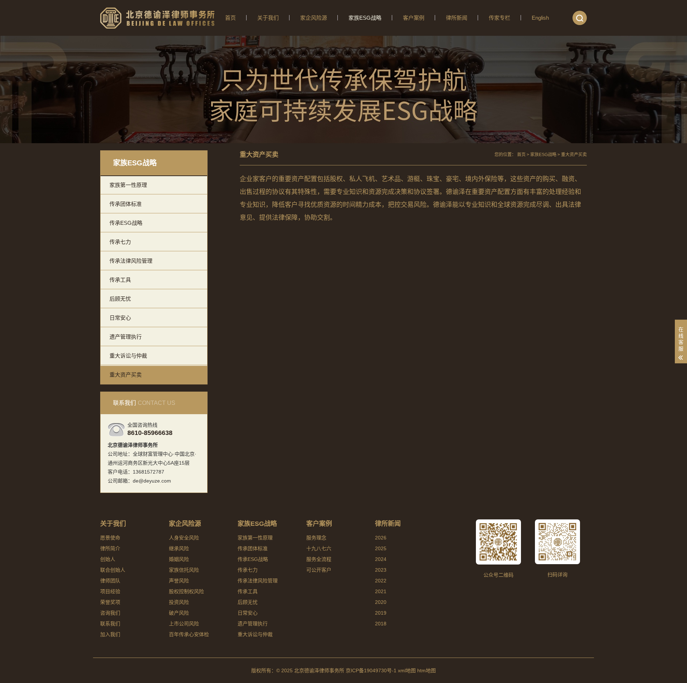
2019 (380, 613)
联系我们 (110, 623)
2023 (380, 570)
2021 (380, 591)
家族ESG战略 (365, 18)
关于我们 (268, 18)
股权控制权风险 (186, 591)
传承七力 (120, 242)
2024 (380, 559)
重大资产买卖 (125, 375)
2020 (380, 602)
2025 (380, 548)
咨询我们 (110, 613)
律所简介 (110, 548)
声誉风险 (179, 580)
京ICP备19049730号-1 (371, 670)
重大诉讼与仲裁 (128, 356)
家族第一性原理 (128, 185)
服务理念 (316, 538)
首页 (230, 18)
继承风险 (179, 548)
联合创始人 (112, 570)
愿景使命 (110, 538)
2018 (380, 623)
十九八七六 (318, 548)
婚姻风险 (179, 559)
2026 (380, 538)
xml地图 (407, 670)
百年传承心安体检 (189, 634)
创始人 (107, 559)
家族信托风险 (184, 570)
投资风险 (179, 602)
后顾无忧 (120, 299)
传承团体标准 (125, 204)
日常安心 (120, 318)
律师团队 (110, 580)
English (540, 18)
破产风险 (179, 613)
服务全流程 (318, 559)
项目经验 (110, 591)
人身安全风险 (184, 538)
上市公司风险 (184, 623)
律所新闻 (456, 18)
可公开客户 (318, 570)
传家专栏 (499, 18)
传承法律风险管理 (130, 261)
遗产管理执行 (125, 337)
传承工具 (120, 280)
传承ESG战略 (125, 223)
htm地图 (426, 670)
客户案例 (413, 18)
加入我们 (110, 634)
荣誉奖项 (110, 602)
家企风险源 (313, 18)
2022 (380, 580)
